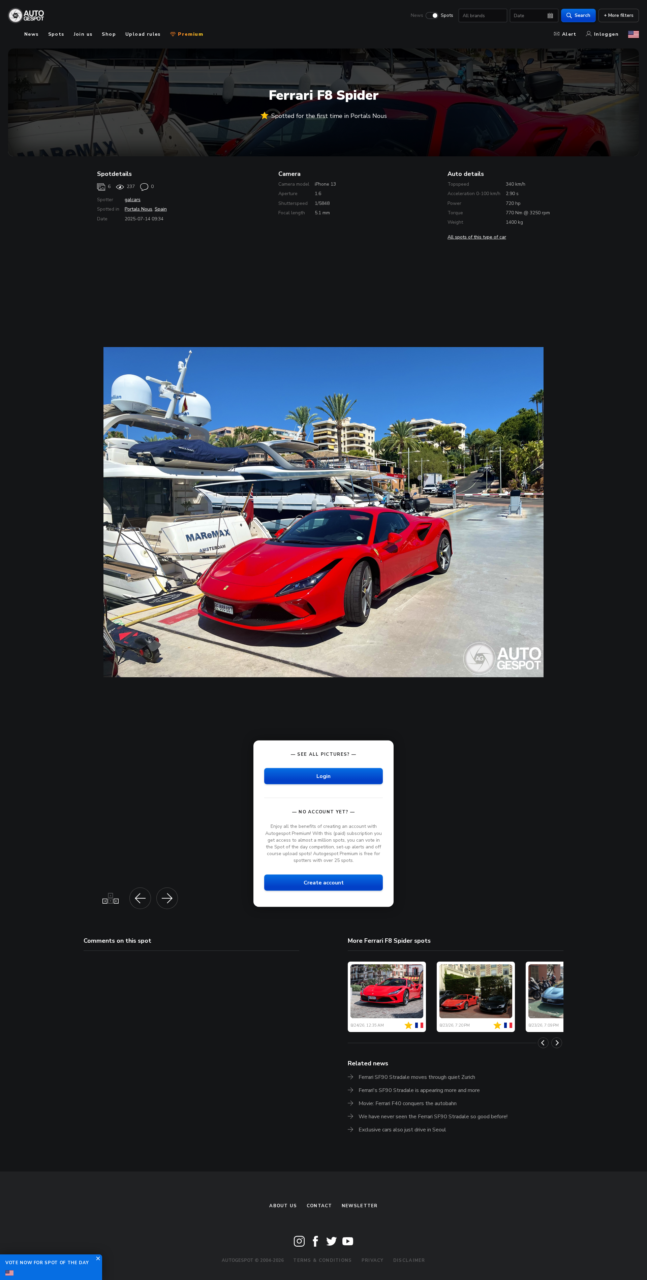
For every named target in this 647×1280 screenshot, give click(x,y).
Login (323, 776)
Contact (319, 1206)
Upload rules (143, 34)
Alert (569, 34)
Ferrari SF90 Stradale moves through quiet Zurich (417, 1077)
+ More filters (619, 15)
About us (283, 1206)
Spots (447, 15)
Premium (189, 34)
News (417, 15)
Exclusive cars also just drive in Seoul (402, 1129)
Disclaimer (409, 1260)
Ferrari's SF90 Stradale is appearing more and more (419, 1090)
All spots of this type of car (477, 237)
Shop (109, 34)
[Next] (556, 1043)
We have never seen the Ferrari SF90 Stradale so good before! (433, 1116)
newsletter (360, 1206)
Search (582, 15)
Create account (324, 882)
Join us (83, 34)
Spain (161, 209)
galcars (133, 199)
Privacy (373, 1260)
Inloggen (606, 34)
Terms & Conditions (322, 1260)
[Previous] (543, 1043)
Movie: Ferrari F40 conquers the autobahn (408, 1103)
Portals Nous (138, 209)
